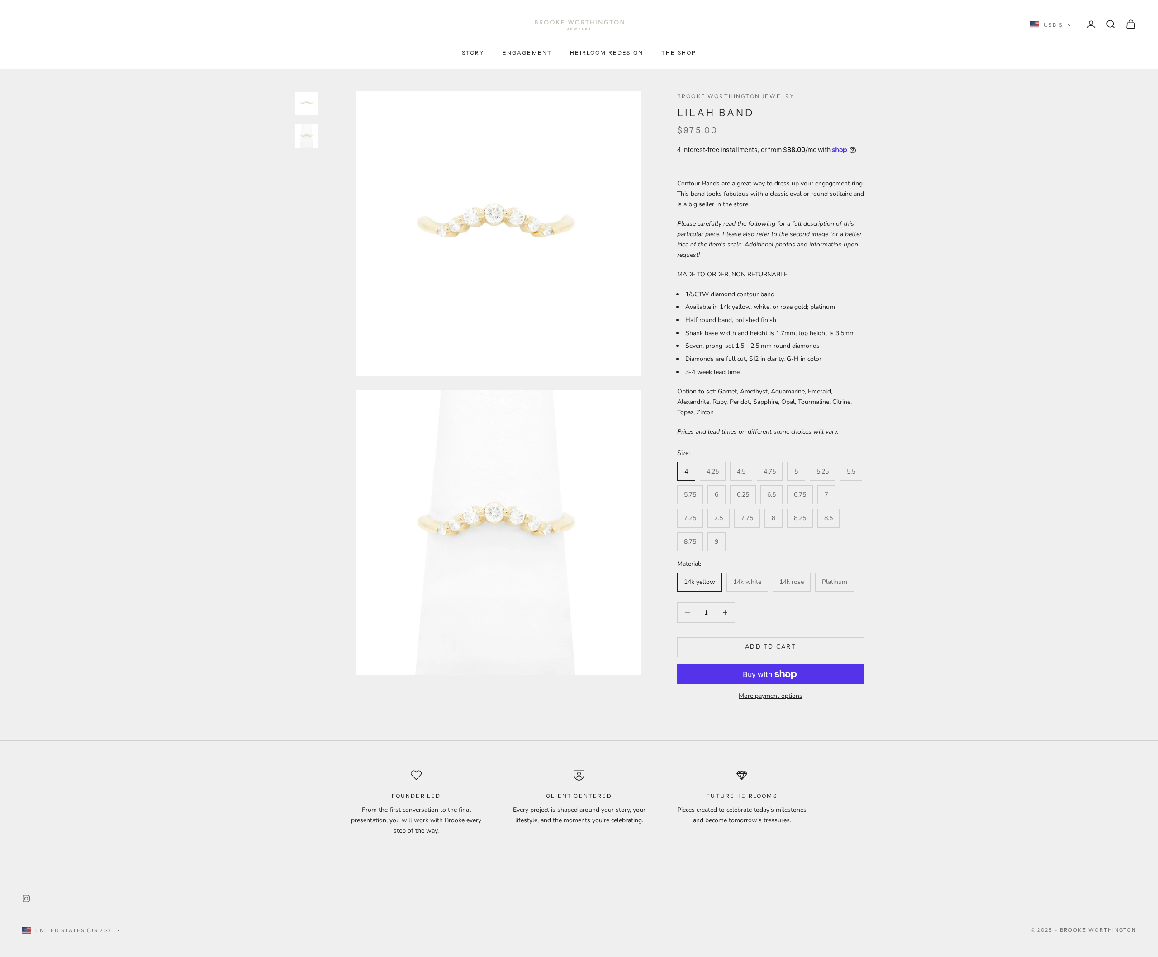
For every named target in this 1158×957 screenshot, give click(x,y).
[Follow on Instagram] (26, 898)
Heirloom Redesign (606, 52)
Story (473, 52)
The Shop (678, 52)
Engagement (527, 52)
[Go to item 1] (306, 103)
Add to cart (770, 647)
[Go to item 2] (306, 136)
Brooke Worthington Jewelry (735, 96)
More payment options (770, 696)
